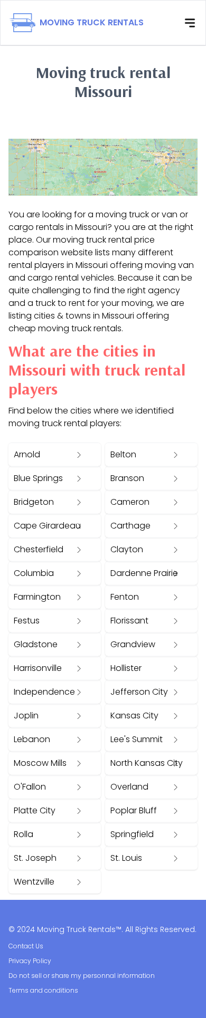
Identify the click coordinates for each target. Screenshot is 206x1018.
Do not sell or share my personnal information (81, 975)
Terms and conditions (43, 990)
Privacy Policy (29, 960)
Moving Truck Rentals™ (79, 929)
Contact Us (25, 946)
